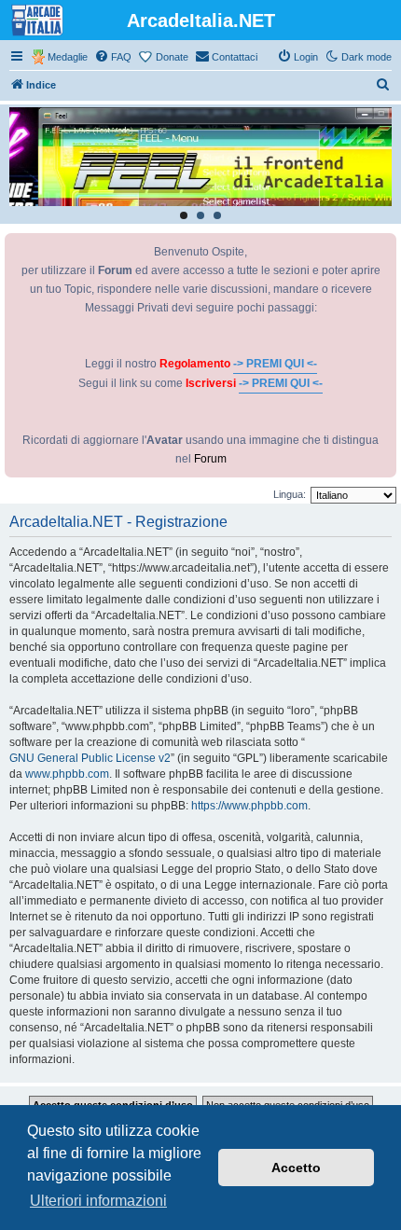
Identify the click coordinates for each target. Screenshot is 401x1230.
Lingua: (289, 494)
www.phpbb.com (67, 774)
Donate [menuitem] (172, 56)
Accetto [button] (296, 1167)
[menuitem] (112, 57)
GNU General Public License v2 (90, 758)
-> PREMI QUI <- (275, 363)
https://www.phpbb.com (249, 805)
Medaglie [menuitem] (68, 56)
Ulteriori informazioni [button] (98, 1201)
